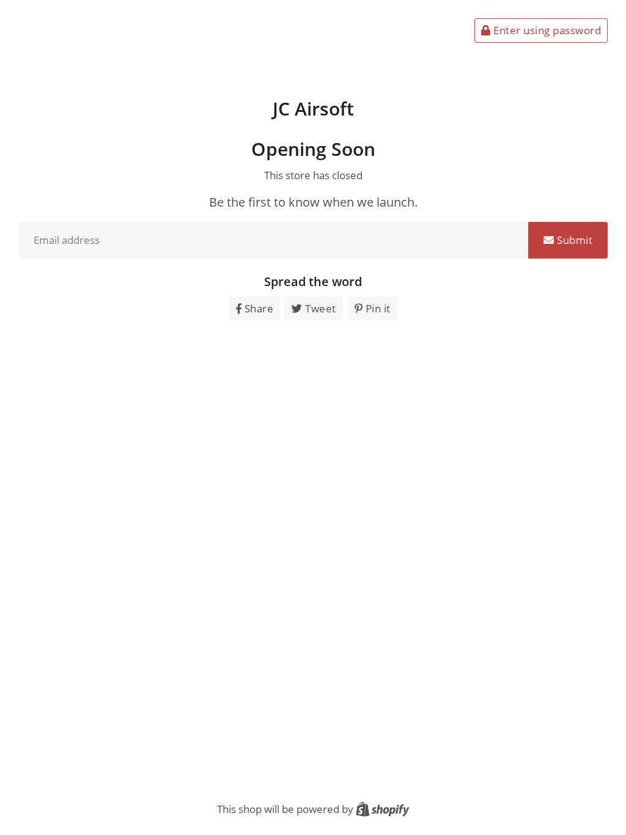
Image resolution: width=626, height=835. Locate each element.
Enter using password (546, 30)
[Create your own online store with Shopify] (382, 809)
